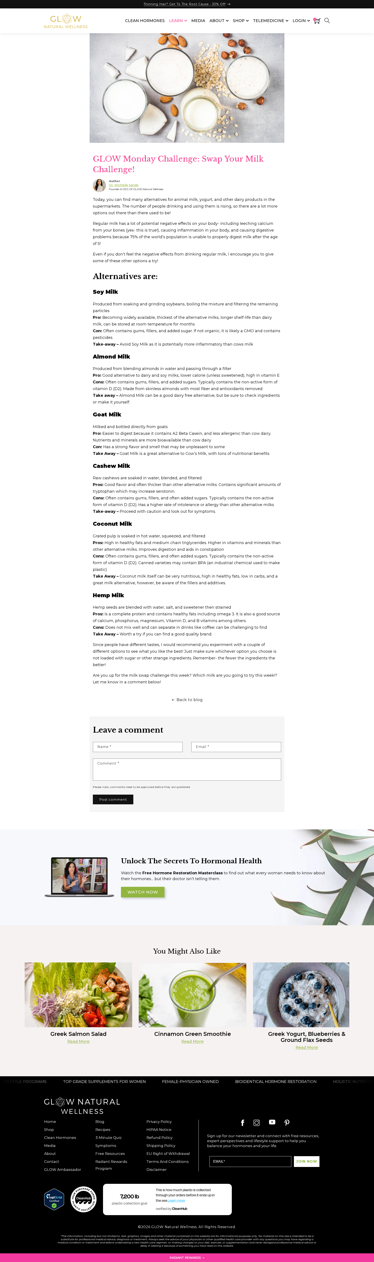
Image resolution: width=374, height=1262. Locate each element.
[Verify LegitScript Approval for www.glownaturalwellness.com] (54, 1199)
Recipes (102, 1129)
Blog (99, 1121)
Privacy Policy (159, 1121)
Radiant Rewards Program (111, 1165)
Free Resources (110, 1153)
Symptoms (105, 1145)
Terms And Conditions (168, 1161)
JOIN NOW (306, 1161)
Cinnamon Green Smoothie (192, 1034)
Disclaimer (157, 1169)
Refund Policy (159, 1137)
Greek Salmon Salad (78, 1034)
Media (50, 1145)
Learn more (176, 1200)
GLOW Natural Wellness (174, 1227)
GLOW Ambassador (62, 1169)
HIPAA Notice (159, 1129)
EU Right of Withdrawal (168, 1153)
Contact (51, 1161)
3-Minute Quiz (108, 1137)
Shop (49, 1129)
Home (50, 1121)
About (50, 1153)
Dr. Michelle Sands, (124, 185)
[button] (187, 1257)
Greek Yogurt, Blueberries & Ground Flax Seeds (306, 1037)
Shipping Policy (161, 1145)
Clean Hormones (60, 1137)
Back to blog (190, 699)
